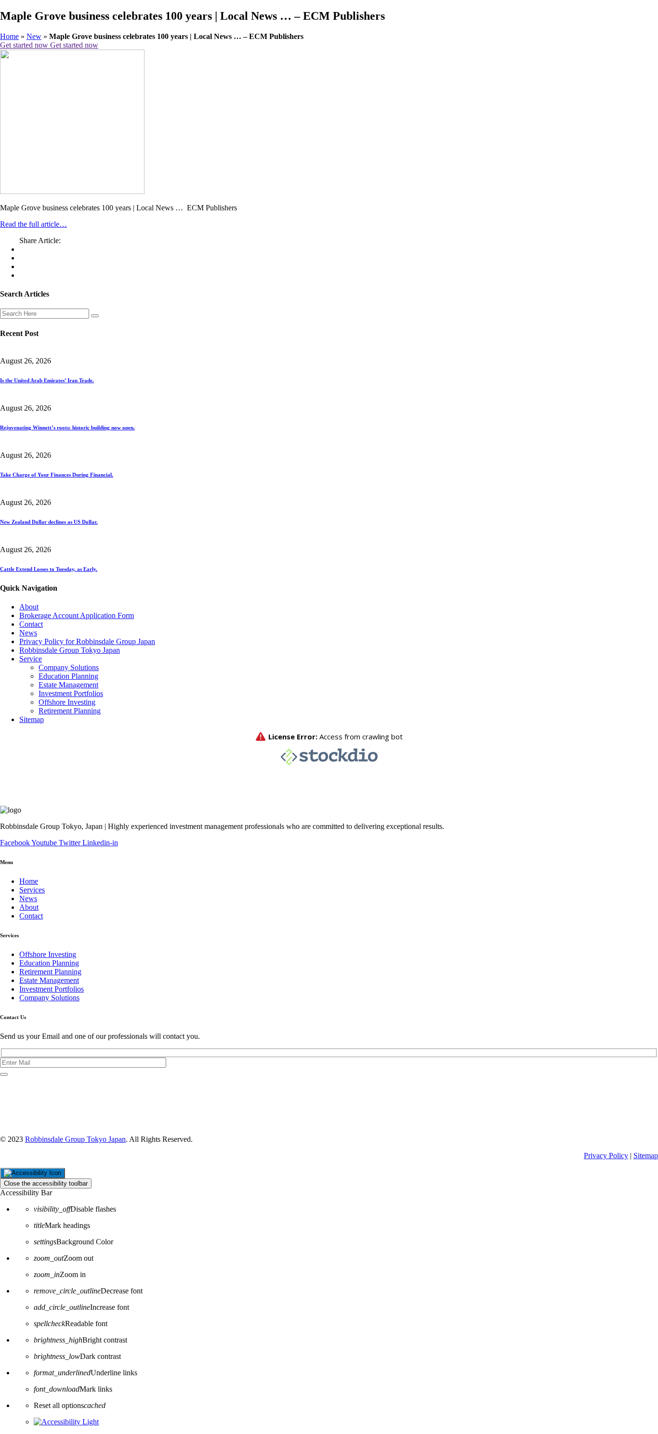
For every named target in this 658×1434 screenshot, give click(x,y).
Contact (31, 624)
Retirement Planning (70, 711)
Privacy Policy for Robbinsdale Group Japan (87, 641)
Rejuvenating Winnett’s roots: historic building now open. (67, 427)
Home (9, 36)
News (28, 633)
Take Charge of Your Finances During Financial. (56, 475)
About (29, 607)
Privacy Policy (606, 1155)
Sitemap (31, 719)
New (33, 36)
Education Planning (68, 676)
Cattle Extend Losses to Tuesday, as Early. (48, 569)
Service (30, 659)
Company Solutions (69, 667)
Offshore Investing (67, 702)
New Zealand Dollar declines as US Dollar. (49, 522)
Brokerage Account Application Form (76, 615)
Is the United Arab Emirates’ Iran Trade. (47, 380)
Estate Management (68, 685)
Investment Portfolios (71, 693)
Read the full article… (33, 224)
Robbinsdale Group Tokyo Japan (69, 650)
